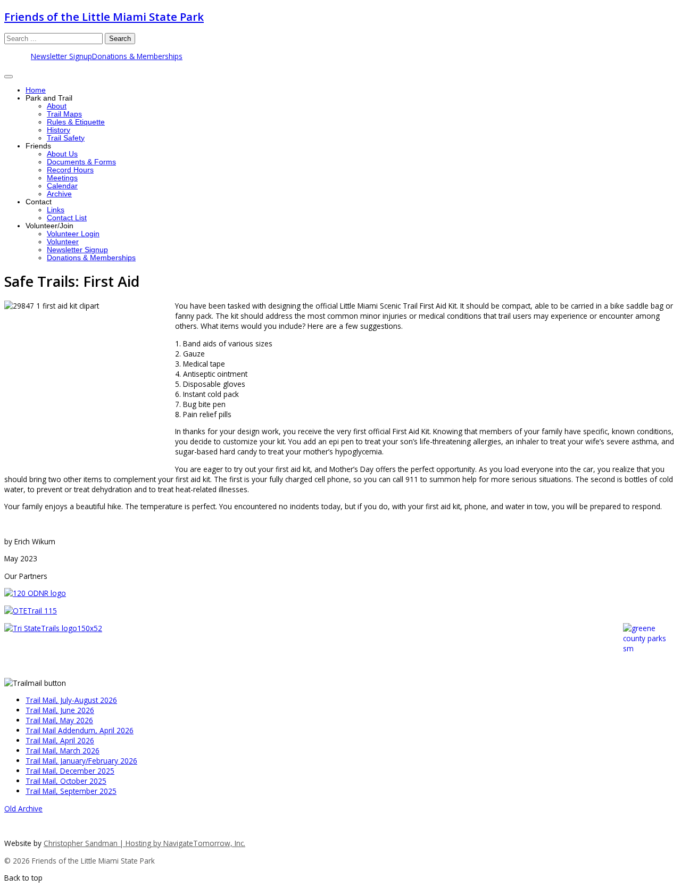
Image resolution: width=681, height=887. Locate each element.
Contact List (67, 218)
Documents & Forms (81, 162)
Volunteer (63, 242)
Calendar (62, 186)
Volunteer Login (73, 234)
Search (120, 39)
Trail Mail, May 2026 (59, 720)
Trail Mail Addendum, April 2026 (80, 730)
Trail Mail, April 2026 (60, 740)
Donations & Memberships (137, 56)
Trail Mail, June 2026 (60, 710)
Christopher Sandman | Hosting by (103, 843)
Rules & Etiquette (76, 122)
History (58, 130)
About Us (62, 154)
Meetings (62, 178)
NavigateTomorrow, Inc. (204, 843)
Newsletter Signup (61, 56)
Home (36, 90)
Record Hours (70, 170)
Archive (59, 194)
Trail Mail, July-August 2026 (71, 700)
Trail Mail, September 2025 (71, 791)
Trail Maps (64, 114)
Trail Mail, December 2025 (70, 771)
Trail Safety (66, 138)
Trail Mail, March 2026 (62, 750)
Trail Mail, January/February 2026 (81, 761)
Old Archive (23, 808)
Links (55, 210)
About (57, 106)
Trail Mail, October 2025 (66, 781)
